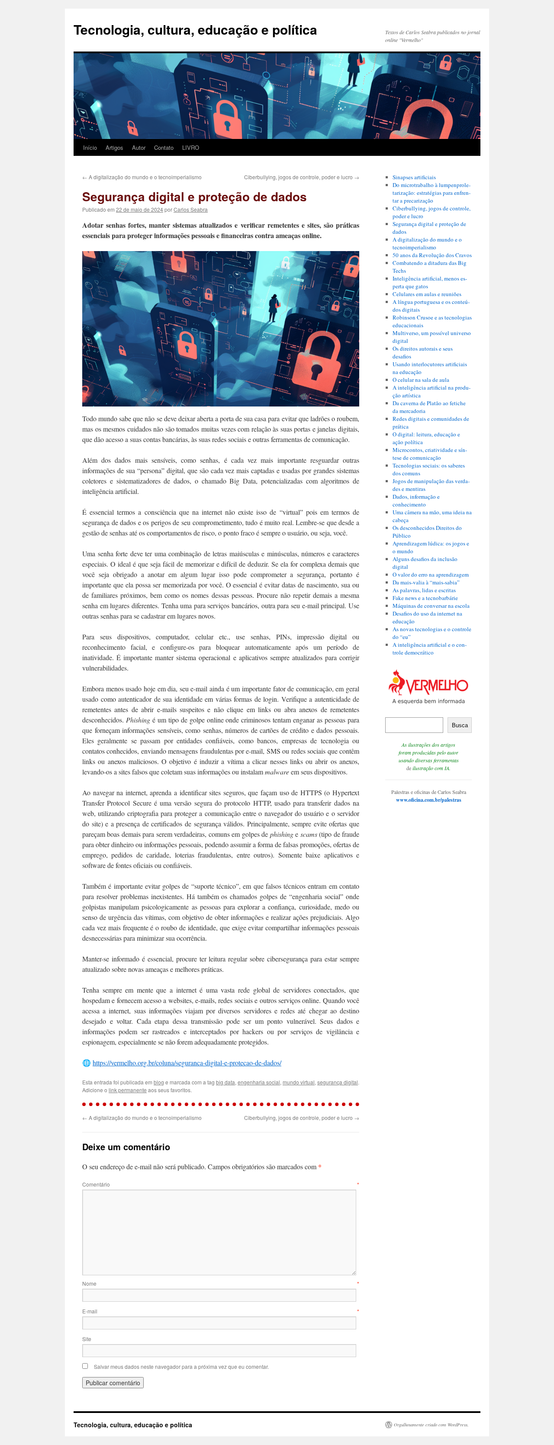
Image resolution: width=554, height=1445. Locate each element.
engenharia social (259, 1082)
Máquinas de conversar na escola (431, 606)
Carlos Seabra (191, 209)
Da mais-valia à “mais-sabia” (426, 582)
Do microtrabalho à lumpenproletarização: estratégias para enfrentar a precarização (431, 192)
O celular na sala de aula (421, 380)
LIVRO (190, 147)
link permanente (128, 1089)
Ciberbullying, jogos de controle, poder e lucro (301, 177)
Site (86, 1338)
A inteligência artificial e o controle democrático (430, 648)
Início (90, 147)
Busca (460, 725)
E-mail (220, 1311)
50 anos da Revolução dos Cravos (432, 255)
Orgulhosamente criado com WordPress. (431, 1425)
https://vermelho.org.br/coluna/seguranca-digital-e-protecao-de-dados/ (187, 1062)
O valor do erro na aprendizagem (431, 574)
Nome (220, 1283)
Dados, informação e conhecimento (416, 500)
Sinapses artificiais (414, 177)
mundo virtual (299, 1082)
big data (225, 1082)
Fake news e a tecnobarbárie (425, 598)
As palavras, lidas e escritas (424, 590)
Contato (164, 147)
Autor (138, 147)
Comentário (220, 1184)
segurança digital (337, 1082)
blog (159, 1082)
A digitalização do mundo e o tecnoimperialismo (142, 177)
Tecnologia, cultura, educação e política (195, 29)
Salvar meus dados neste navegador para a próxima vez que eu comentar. (181, 1366)
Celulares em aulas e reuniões (427, 294)
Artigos (114, 147)
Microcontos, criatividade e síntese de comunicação (430, 453)
